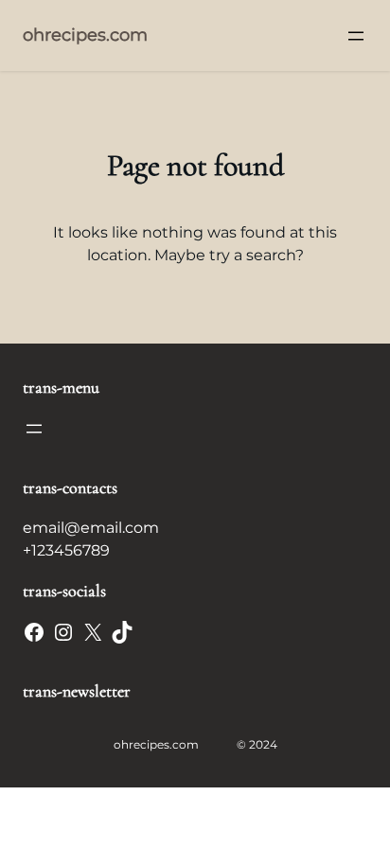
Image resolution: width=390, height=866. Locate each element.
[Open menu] (356, 36)
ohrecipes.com (85, 35)
